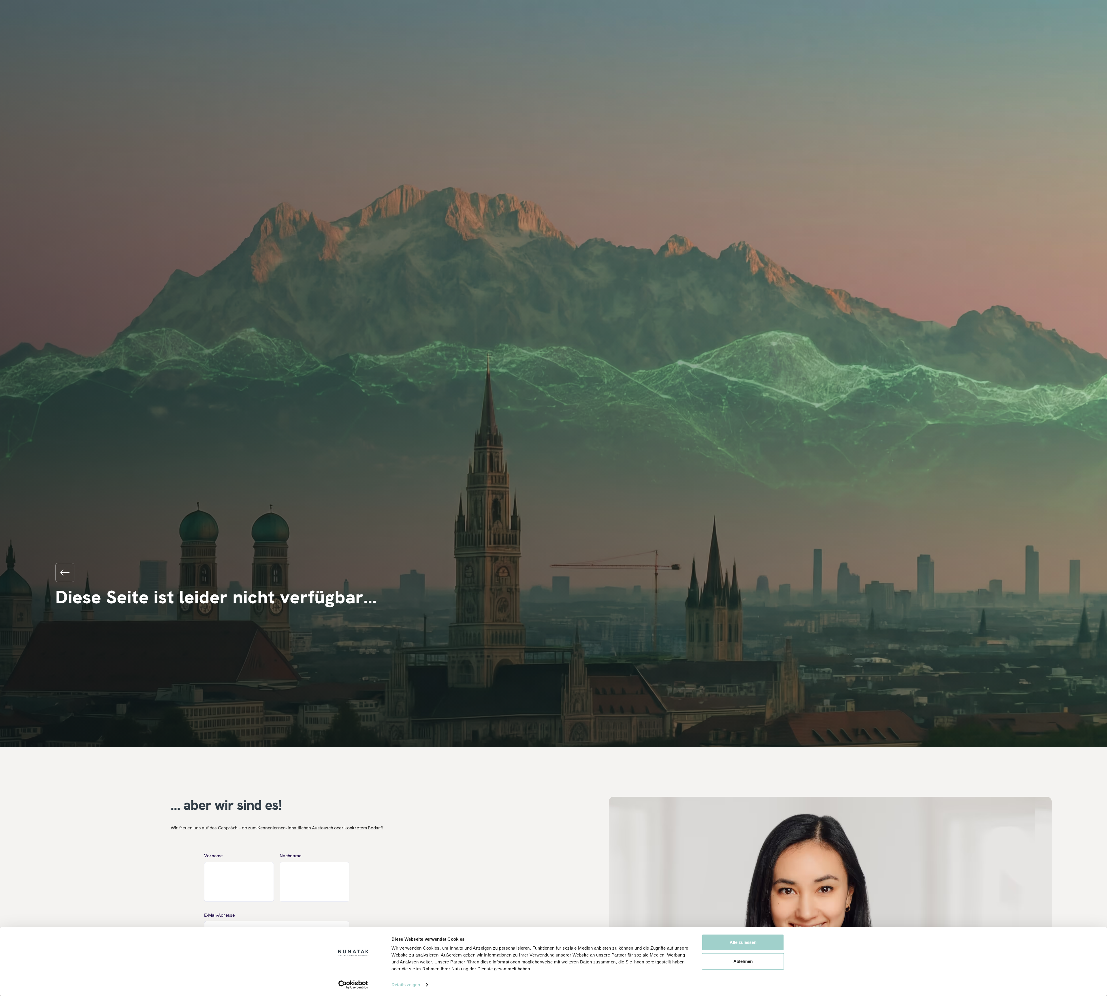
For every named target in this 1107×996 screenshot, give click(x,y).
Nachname (291, 856)
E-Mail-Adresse (219, 915)
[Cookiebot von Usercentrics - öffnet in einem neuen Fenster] (353, 984)
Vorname (213, 856)
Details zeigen (405, 984)
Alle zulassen (743, 942)
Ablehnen (743, 961)
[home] (64, 572)
